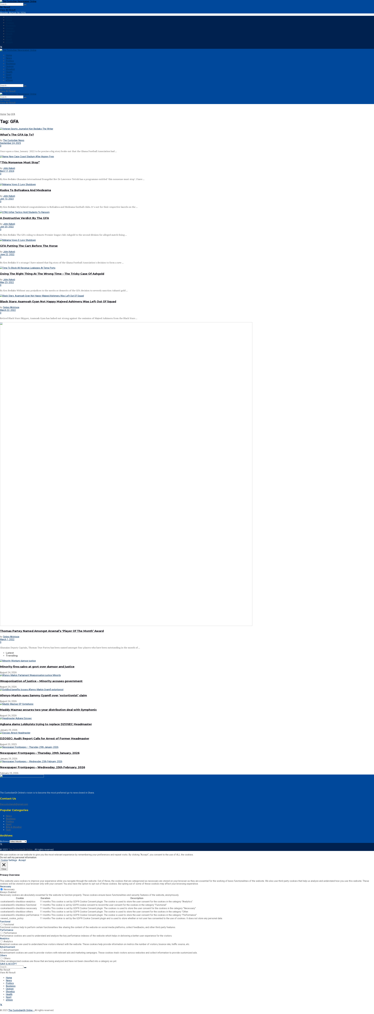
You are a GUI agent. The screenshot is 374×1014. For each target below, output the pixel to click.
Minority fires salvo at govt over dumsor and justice (37, 666)
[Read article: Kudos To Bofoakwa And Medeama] (187, 184)
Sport (8, 36)
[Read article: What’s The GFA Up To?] (187, 128)
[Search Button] (25, 86)
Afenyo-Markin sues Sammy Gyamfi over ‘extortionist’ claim (43, 695)
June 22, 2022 (7, 254)
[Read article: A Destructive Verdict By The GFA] (187, 212)
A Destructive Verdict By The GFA (24, 218)
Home (9, 17)
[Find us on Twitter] (1, 47)
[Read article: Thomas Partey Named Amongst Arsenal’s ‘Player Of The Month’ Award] (187, 474)
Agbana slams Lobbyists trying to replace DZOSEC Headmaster (46, 724)
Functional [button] (5, 921)
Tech (8, 829)
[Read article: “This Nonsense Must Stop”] (187, 156)
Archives (4, 841)
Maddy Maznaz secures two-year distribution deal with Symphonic (48, 709)
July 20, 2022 (7, 226)
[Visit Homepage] (18, 1)
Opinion (10, 28)
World (9, 39)
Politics (10, 22)
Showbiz (10, 31)
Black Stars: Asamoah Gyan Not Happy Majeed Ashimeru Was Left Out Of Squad (58, 301)
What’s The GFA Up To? (17, 134)
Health (9, 33)
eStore (9, 42)
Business (10, 25)
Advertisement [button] (7, 947)
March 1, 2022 (7, 639)
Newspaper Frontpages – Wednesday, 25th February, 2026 (42, 767)
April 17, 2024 (7, 171)
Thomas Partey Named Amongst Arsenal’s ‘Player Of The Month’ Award (52, 631)
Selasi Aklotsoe (11, 307)
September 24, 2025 (10, 143)
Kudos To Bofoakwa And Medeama (25, 190)
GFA (13, 114)
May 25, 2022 (7, 282)
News (9, 20)
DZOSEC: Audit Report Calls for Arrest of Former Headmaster (44, 738)
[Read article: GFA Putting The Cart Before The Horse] (187, 240)
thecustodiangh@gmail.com (14, 804)
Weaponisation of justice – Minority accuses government (41, 681)
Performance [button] (6, 930)
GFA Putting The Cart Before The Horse (29, 246)
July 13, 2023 (7, 198)
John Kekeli (9, 168)
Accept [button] (22, 860)
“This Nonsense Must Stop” (20, 162)
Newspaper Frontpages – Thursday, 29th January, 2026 (39, 753)
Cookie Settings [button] (9, 860)
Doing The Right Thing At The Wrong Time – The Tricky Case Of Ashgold (52, 273)
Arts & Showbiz (14, 827)
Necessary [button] (5, 886)
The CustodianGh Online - (21, 849)
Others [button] (3, 955)
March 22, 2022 (8, 310)
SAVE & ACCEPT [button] (8, 964)
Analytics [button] (4, 938)
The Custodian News (13, 140)
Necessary (9, 889)
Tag (8, 114)
